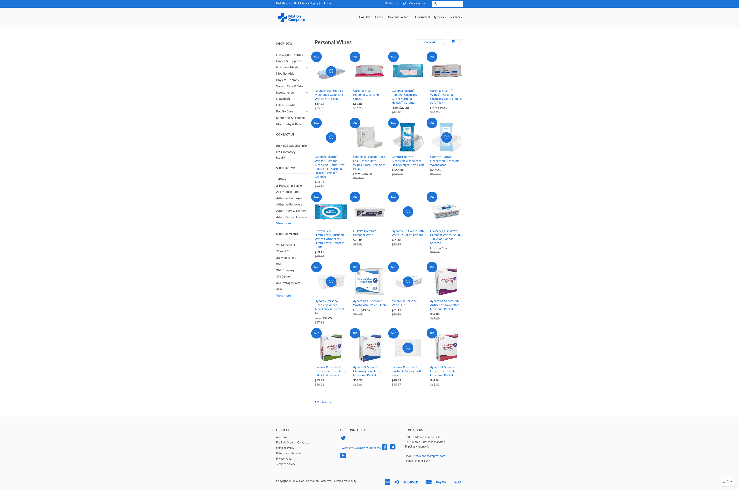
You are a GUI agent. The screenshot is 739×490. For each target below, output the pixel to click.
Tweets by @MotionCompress (360, 447)
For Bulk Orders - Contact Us (293, 442)
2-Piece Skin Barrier (289, 185)
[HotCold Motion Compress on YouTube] (343, 457)
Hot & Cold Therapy (289, 54)
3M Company (285, 270)
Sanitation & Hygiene (290, 117)
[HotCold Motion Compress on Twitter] (343, 439)
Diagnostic (283, 98)
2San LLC (282, 251)
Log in (403, 3)
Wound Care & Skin (289, 86)
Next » (326, 402)
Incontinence (285, 92)
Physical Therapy (287, 80)
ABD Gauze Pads (287, 191)
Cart (391, 3)
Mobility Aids (285, 73)
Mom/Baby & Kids (288, 124)
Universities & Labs (398, 17)
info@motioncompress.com (428, 456)
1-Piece (281, 179)
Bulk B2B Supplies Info (291, 145)
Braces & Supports (288, 61)
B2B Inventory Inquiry (285, 155)
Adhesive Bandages (289, 198)
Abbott (281, 289)
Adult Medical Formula (291, 217)
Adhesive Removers (289, 204)
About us (281, 437)
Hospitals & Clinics (370, 17)
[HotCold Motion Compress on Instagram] (393, 448)
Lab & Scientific (286, 105)
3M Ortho (283, 276)
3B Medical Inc (286, 257)
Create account (418, 3)
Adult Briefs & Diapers (291, 210)
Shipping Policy (285, 448)
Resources (456, 17)
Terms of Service (286, 464)
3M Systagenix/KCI (289, 283)
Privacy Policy (284, 459)
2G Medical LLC (287, 245)
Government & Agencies (430, 17)
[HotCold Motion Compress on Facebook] (384, 448)
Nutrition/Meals (287, 67)
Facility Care (284, 111)
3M (278, 264)
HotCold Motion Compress (315, 481)
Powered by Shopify (344, 481)
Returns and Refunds (288, 453)
